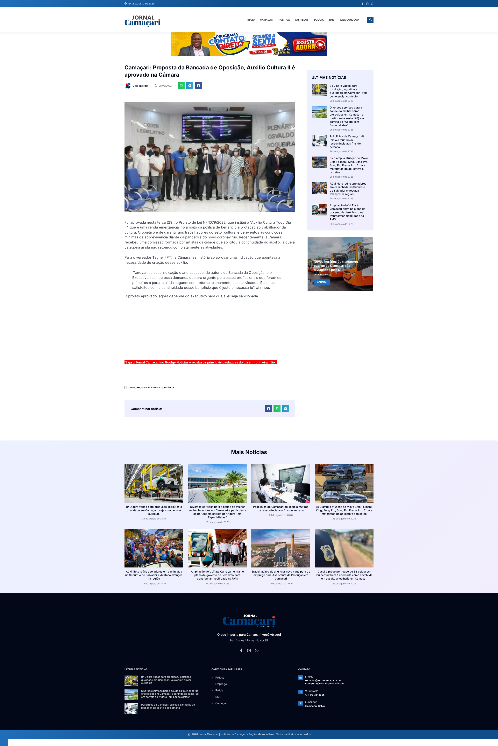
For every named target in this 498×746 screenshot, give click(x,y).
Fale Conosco (349, 19)
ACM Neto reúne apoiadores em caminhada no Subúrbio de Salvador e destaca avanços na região (348, 189)
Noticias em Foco (151, 387)
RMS (332, 19)
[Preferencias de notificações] (4, 742)
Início (251, 19)
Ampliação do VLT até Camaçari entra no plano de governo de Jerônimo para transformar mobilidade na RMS (347, 212)
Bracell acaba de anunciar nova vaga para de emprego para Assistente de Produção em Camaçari (281, 575)
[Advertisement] (209, 331)
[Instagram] (367, 4)
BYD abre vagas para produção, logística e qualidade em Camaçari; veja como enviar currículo (348, 91)
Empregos (302, 19)
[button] (370, 20)
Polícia (319, 19)
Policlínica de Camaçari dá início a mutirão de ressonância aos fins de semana (347, 142)
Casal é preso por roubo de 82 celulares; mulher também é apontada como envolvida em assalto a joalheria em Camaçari (344, 575)
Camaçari (266, 19)
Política (284, 19)
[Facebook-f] (362, 4)
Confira (322, 282)
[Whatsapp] (372, 4)
